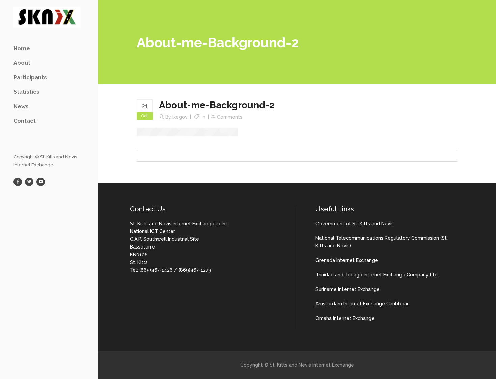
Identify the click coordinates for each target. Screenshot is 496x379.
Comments (229, 117)
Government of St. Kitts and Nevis (354, 223)
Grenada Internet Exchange (346, 260)
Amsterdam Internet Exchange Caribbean (362, 304)
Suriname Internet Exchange (347, 289)
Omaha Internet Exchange (345, 318)
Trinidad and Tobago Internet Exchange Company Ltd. (377, 275)
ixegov (180, 117)
